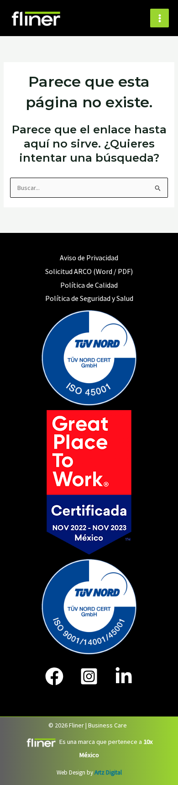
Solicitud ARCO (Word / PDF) (89, 271)
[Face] (54, 676)
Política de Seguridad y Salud (89, 298)
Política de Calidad (89, 285)
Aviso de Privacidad (89, 257)
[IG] (89, 676)
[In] (123, 676)
